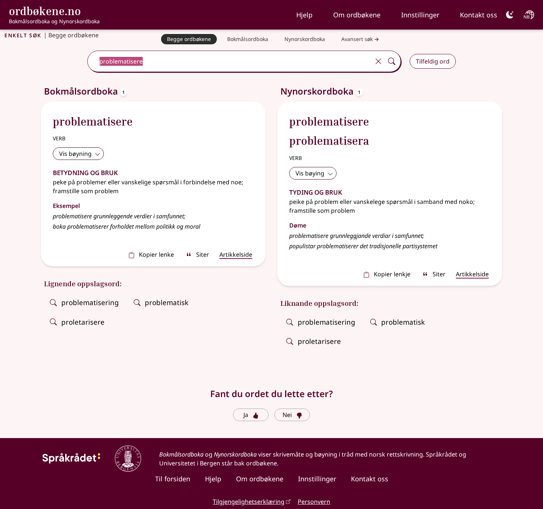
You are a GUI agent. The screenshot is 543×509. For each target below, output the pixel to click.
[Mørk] (509, 14)
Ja (245, 415)
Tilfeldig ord (433, 61)
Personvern (314, 502)
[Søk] (391, 61)
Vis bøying (310, 173)
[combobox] (230, 61)
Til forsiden (172, 478)
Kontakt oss (478, 14)
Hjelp (304, 14)
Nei (287, 415)
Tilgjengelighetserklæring (248, 502)
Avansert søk (357, 38)
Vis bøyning (75, 154)
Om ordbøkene (356, 14)
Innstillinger (420, 14)
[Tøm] (378, 61)
